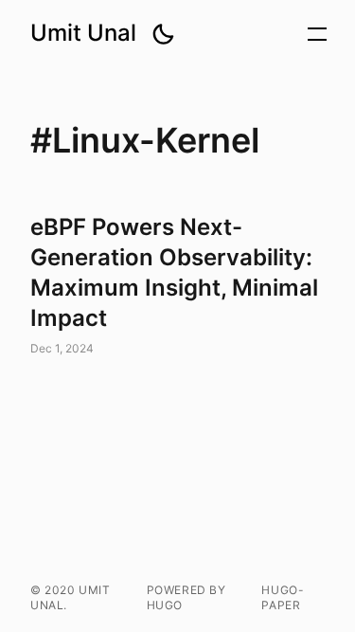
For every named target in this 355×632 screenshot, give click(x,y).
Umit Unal (83, 32)
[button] (162, 34)
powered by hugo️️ (186, 597)
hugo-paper (282, 597)
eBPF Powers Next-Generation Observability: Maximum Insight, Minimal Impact (177, 286)
